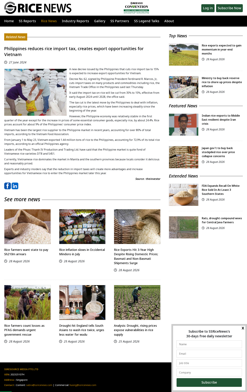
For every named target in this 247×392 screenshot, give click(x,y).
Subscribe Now (229, 8)
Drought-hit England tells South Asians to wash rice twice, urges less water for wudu (81, 330)
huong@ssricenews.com (83, 385)
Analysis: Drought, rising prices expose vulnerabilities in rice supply (135, 330)
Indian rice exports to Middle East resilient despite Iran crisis (221, 120)
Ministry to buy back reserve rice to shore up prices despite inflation (222, 82)
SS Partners (119, 21)
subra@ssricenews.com (39, 385)
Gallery (99, 21)
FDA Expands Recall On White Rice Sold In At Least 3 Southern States (221, 190)
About (169, 21)
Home (9, 21)
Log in (208, 8)
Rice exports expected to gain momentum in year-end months (221, 49)
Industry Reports (75, 21)
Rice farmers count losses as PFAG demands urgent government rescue (24, 330)
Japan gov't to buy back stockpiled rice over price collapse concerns (218, 152)
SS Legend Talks (146, 21)
